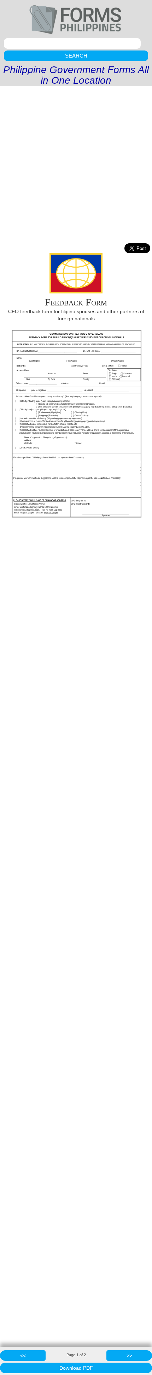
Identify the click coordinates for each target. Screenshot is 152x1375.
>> (129, 1355)
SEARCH (76, 56)
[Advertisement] (76, 166)
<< (23, 1355)
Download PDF (76, 1368)
